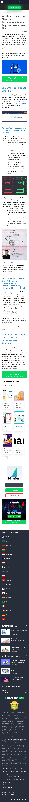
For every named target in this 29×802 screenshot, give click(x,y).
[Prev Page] (3, 457)
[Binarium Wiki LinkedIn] (19, 800)
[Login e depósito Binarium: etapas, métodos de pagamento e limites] (5, 649)
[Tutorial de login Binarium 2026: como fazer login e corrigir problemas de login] (5, 670)
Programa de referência (10, 785)
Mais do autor (8, 385)
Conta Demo (6, 782)
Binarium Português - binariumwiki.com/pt (8, 793)
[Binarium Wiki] (14, 699)
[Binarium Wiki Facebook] (10, 800)
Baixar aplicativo (21, 771)
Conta (4, 776)
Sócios (10, 776)
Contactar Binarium (7, 797)
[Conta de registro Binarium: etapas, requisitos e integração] (5, 632)
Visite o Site (14, 485)
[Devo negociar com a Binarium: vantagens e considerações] (7, 440)
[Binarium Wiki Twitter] (13, 800)
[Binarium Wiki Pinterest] (24, 800)
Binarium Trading (8, 768)
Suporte (5, 771)
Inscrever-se (20, 774)
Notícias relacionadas (11, 381)
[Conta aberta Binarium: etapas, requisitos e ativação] (19, 417)
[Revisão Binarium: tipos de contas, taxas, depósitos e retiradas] (19, 440)
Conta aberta (14, 490)
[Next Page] (6, 457)
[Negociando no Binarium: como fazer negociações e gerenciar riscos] (5, 662)
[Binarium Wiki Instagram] (22, 800)
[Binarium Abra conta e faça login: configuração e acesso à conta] (7, 417)
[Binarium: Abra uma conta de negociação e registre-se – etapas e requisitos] (7, 395)
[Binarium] (14, 480)
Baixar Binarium (7, 787)
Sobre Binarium (19, 768)
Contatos (16, 776)
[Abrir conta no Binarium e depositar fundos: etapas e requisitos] (19, 395)
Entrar (13, 774)
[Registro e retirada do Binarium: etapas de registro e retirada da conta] (5, 679)
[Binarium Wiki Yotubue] (16, 800)
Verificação (6, 774)
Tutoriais (9, 12)
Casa (3, 12)
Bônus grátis (15, 495)
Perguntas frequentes (19, 779)
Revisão (12, 771)
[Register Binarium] (14, 509)
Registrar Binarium (14, 7)
